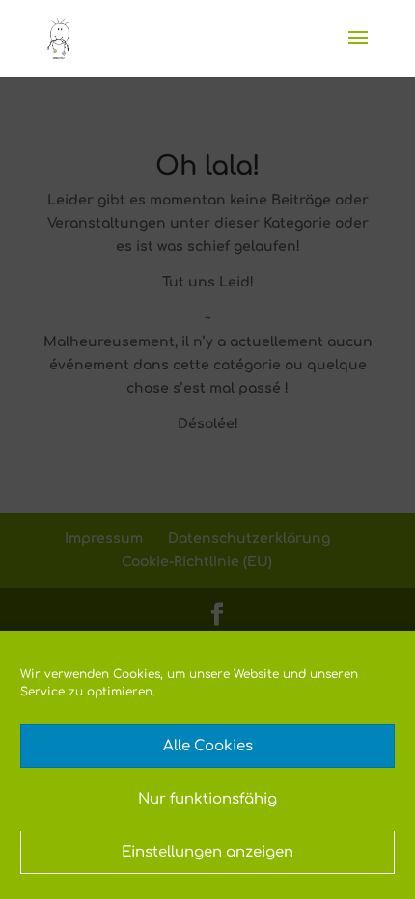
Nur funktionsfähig (207, 799)
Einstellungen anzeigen (207, 852)
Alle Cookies (208, 746)
